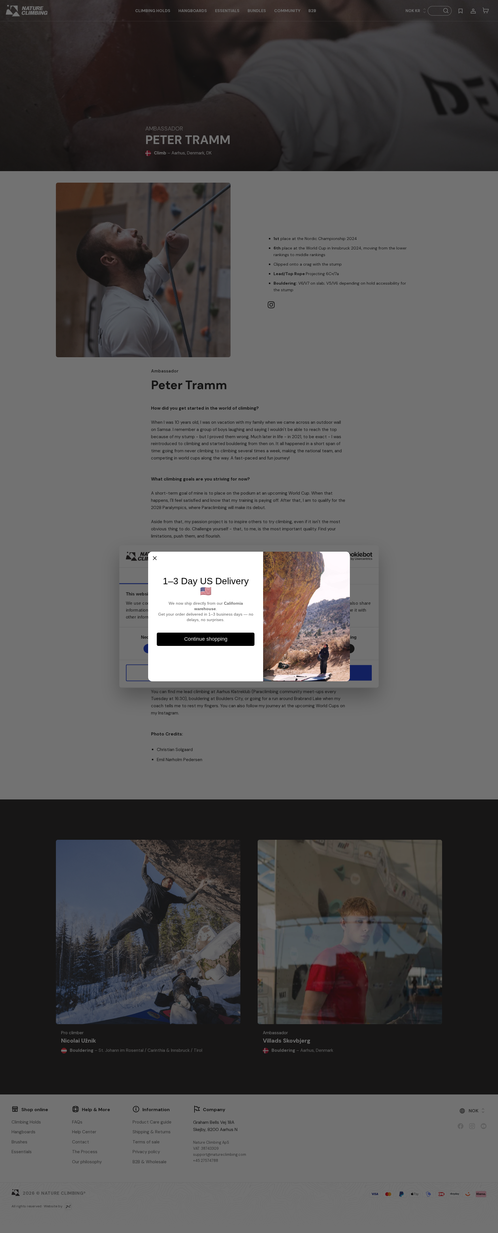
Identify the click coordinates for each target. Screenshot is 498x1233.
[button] (154, 558)
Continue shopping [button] (205, 639)
